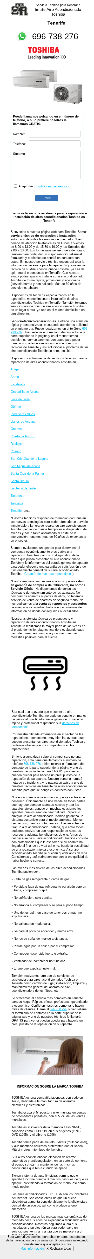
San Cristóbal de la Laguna (29, 458)
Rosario (16, 451)
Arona (15, 377)
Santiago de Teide (23, 488)
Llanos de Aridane (23, 421)
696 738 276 (55, 36)
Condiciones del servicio (51, 186)
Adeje (15, 369)
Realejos (17, 444)
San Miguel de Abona (25, 466)
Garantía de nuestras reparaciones (48, 574)
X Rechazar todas (59, 1248)
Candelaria (18, 384)
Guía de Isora (20, 399)
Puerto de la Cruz (23, 436)
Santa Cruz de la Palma (27, 473)
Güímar (16, 406)
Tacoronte (17, 496)
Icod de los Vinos (23, 414)
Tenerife (16, 510)
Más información (32, 1248)
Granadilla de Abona (25, 391)
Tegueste (17, 503)
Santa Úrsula (20, 481)
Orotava (16, 429)
